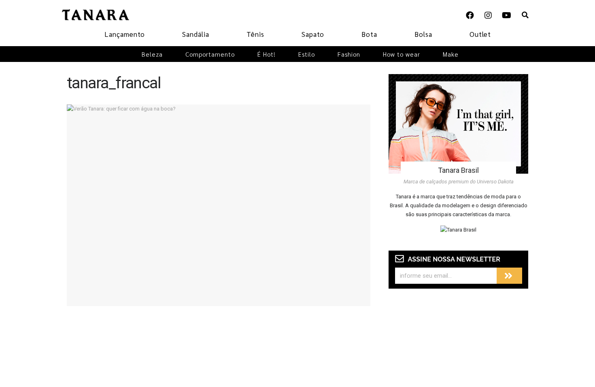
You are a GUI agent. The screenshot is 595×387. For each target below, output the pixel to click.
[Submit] (509, 276)
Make (451, 54)
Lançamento (124, 34)
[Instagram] (488, 15)
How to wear (401, 54)
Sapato (313, 34)
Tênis (255, 34)
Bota (369, 34)
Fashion (349, 54)
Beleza (152, 54)
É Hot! (266, 54)
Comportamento (210, 54)
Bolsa (423, 34)
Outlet (480, 34)
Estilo (306, 54)
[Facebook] (470, 15)
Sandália (195, 34)
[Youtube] (506, 15)
